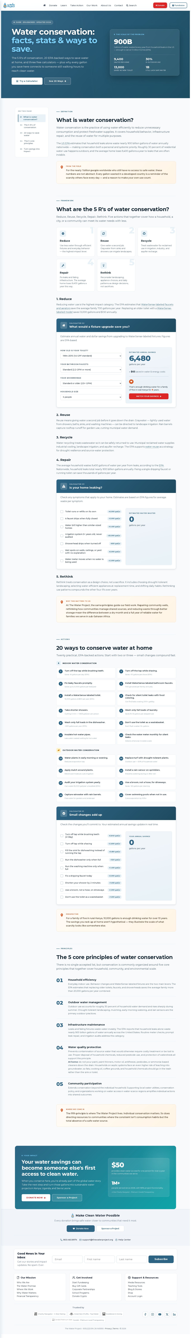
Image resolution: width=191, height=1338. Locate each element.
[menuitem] (44, 5)
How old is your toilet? (74, 350)
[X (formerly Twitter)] (167, 1314)
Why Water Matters (26, 1293)
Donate (161, 5)
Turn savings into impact (32, 150)
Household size (69, 392)
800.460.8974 (70, 1239)
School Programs (80, 1293)
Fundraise (180, 5)
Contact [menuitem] (118, 5)
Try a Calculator (29, 81)
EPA (161, 465)
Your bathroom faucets (74, 364)
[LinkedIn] (174, 1314)
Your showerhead (70, 378)
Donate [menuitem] (53, 5)
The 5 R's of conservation (30, 126)
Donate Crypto (79, 1296)
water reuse (152, 446)
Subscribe (161, 1259)
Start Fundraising (80, 1282)
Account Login (135, 1296)
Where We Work (25, 1289)
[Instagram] (152, 1314)
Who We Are (23, 1282)
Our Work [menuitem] (92, 5)
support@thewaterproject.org (97, 1239)
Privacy (108, 1328)
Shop (130, 1293)
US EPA (65, 143)
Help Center (124, 1239)
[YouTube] (160, 1314)
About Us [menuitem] (106, 5)
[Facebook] (145, 1314)
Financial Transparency (28, 1296)
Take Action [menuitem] (76, 5)
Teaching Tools (135, 1286)
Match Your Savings (147, 396)
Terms (115, 1328)
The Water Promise (26, 1286)
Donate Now (34, 1197)
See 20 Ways (56, 81)
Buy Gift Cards (79, 1286)
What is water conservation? (30, 118)
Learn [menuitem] (64, 5)
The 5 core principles (29, 142)
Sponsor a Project (67, 1197)
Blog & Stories (135, 1289)
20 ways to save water (31, 134)
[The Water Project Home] (9, 5)
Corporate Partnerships (83, 1289)
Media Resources (136, 1282)
